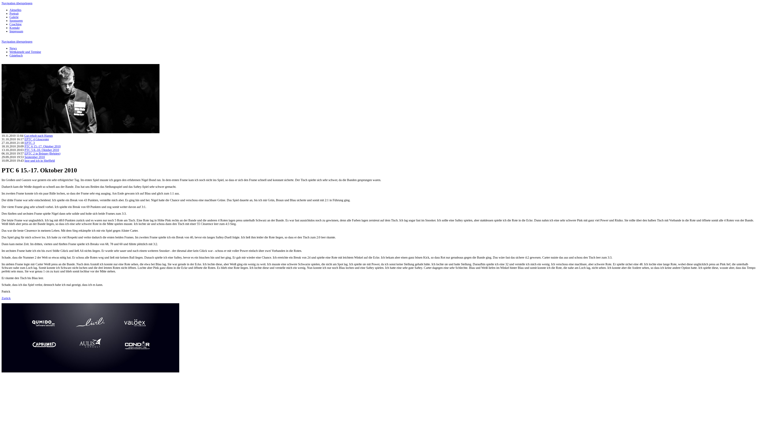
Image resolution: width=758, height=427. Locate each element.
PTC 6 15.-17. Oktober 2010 (42, 146)
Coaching (15, 24)
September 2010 (34, 157)
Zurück (6, 298)
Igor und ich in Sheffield (39, 160)
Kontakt (14, 27)
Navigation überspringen (17, 3)
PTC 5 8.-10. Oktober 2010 (41, 150)
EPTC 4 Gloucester (36, 139)
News (13, 48)
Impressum (16, 31)
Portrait (14, 13)
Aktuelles (15, 10)
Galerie (14, 17)
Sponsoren (16, 20)
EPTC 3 (29, 143)
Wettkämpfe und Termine (25, 52)
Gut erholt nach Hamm (38, 135)
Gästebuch (16, 55)
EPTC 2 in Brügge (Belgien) (42, 153)
